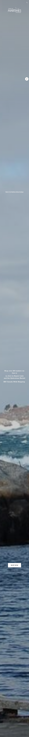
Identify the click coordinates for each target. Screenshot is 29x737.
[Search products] (27, 79)
